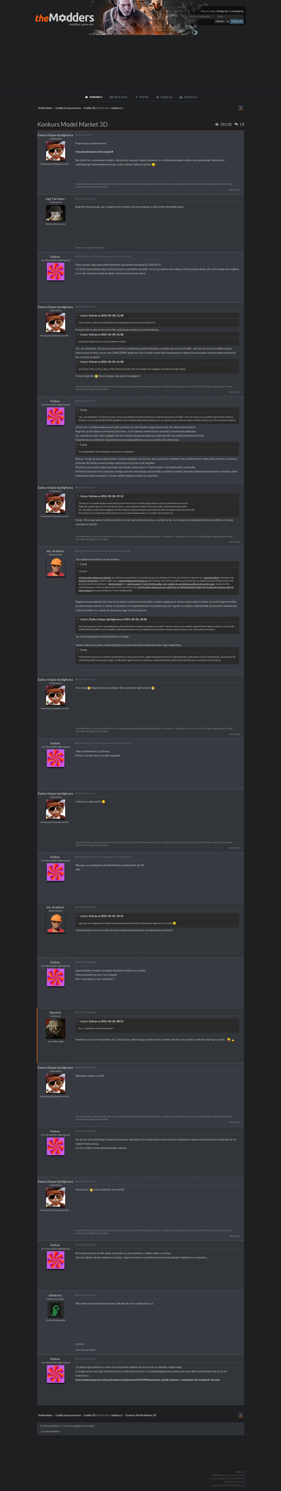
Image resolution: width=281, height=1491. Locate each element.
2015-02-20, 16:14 (86, 1359)
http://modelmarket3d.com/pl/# (94, 151)
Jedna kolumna (220, 1485)
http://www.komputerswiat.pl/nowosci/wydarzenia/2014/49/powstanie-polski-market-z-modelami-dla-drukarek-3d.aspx (148, 1379)
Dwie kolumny (237, 1485)
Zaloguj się (222, 11)
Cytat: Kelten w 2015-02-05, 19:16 (101, 916)
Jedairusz (116, 108)
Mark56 (55, 1012)
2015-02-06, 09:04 (86, 1012)
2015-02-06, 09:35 (86, 1067)
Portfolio (80, 1344)
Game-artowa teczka (85, 1350)
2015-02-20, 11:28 (86, 1295)
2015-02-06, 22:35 (86, 1181)
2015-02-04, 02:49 (85, 198)
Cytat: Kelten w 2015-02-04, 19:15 (101, 496)
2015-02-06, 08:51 (86, 962)
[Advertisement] (140, 64)
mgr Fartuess (55, 198)
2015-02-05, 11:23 (85, 743)
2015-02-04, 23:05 (85, 487)
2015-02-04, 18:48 (85, 307)
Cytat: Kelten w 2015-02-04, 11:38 (101, 315)
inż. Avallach (55, 551)
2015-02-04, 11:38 (85, 256)
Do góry (142, 1462)
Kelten (55, 256)
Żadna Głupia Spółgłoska (55, 135)
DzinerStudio (237, 1478)
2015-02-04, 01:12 (84, 135)
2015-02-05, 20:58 (86, 907)
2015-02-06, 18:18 (86, 1131)
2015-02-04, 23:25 (85, 551)
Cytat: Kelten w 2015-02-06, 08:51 (101, 1021)
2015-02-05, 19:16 (86, 857)
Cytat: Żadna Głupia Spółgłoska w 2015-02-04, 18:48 (113, 619)
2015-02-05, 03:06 (85, 679)
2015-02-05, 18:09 (85, 793)
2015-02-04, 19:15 (85, 401)
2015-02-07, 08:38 (86, 1245)
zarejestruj (237, 11)
